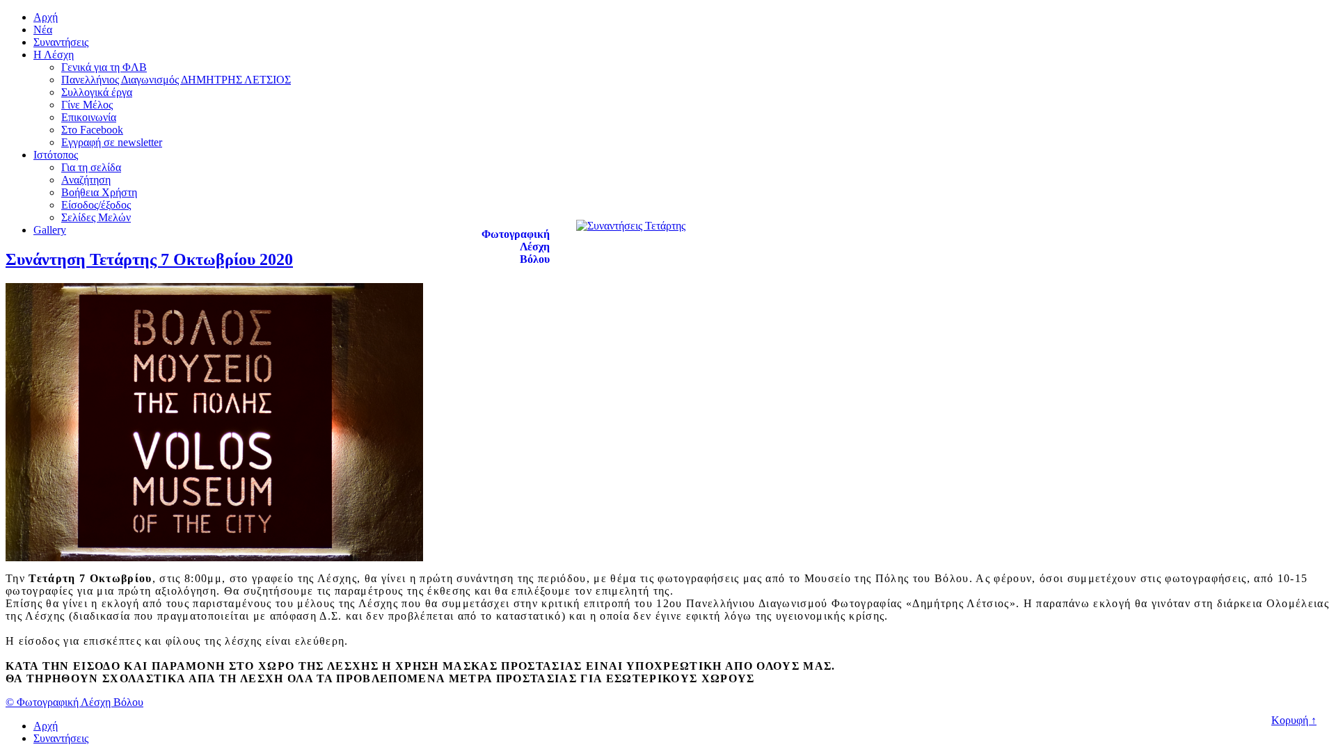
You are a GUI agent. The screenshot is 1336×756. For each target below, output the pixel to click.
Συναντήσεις (60, 42)
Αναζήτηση (86, 180)
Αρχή (45, 17)
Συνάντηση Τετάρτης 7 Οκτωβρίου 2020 (149, 259)
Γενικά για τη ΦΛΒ (104, 67)
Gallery (49, 230)
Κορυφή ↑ (1294, 720)
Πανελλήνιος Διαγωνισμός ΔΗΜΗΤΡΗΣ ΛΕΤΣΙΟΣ (176, 80)
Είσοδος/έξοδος (96, 205)
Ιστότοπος (55, 155)
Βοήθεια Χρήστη (99, 192)
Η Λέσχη (53, 55)
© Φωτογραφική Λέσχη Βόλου (74, 702)
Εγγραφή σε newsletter (111, 142)
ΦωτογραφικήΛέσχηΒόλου (516, 246)
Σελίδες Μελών (96, 217)
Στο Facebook (92, 130)
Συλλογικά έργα (96, 92)
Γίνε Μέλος (87, 105)
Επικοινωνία (88, 117)
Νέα (42, 29)
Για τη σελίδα (91, 167)
